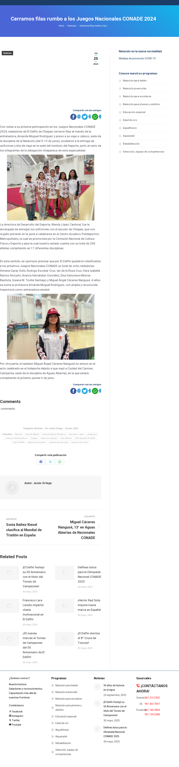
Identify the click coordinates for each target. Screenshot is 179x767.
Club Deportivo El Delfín (85, 438)
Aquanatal (129, 135)
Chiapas (34, 438)
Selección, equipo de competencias (143, 151)
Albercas (18, 434)
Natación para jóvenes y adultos (141, 104)
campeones (92, 434)
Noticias (7, 53)
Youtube (16, 724)
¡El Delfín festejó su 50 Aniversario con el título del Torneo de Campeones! (34, 577)
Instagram (17, 716)
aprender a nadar (76, 434)
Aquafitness (130, 128)
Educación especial (134, 112)
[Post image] (9, 573)
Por (53, 428)
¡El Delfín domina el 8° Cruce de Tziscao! (89, 638)
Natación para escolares (137, 96)
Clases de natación (49, 438)
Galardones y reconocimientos (25, 688)
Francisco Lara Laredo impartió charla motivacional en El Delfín (33, 610)
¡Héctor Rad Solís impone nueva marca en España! (89, 605)
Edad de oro (130, 120)
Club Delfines (66, 438)
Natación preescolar (135, 88)
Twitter (15, 720)
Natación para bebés (37, 442)
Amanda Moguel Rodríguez (54, 434)
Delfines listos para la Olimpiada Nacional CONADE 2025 (89, 574)
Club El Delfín (19, 442)
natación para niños (79, 442)
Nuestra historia (17, 684)
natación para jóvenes (58, 442)
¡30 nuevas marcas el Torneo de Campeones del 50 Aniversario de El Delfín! (34, 645)
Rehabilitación (131, 143)
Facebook (17, 711)
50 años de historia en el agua (113, 687)
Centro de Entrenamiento (16, 438)
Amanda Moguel (32, 434)
